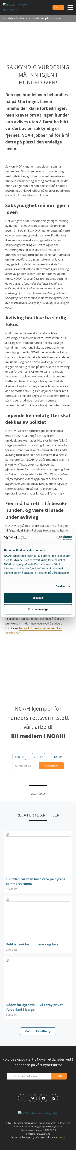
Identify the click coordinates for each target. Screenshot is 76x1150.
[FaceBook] (22, 1098)
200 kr (38, 757)
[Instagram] (54, 1098)
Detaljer (60, 586)
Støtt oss (58, 7)
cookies (61, 1137)
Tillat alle (38, 597)
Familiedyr (22, 18)
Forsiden (8, 18)
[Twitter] (33, 1098)
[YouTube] (43, 1098)
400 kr (57, 757)
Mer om (38, 1031)
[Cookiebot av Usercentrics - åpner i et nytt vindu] (56, 537)
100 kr (19, 757)
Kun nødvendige (38, 609)
